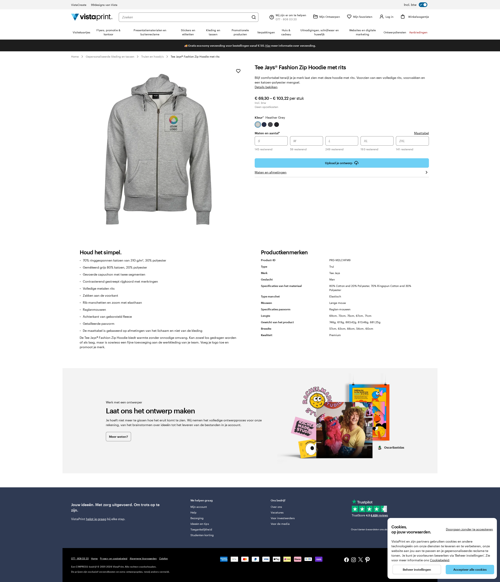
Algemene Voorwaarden (143, 558)
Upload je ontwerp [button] (338, 163)
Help (193, 512)
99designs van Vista (104, 4)
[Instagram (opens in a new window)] (353, 560)
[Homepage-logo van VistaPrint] (91, 17)
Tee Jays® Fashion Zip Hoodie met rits (195, 56)
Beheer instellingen (417, 569)
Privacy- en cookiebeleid (113, 558)
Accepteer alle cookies (470, 569)
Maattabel (421, 133)
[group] (342, 144)
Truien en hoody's (152, 56)
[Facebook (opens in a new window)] (346, 560)
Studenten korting (202, 535)
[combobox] (185, 17)
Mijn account (198, 506)
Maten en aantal (267, 133)
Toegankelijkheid (201, 529)
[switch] (415, 4)
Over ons (276, 506)
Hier (268, 45)
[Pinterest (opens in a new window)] (367, 560)
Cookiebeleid (439, 560)
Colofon (163, 558)
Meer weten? (118, 436)
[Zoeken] (254, 17)
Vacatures (277, 512)
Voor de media (280, 523)
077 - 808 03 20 (80, 558)
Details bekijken (266, 87)
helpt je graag (96, 519)
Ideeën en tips (199, 523)
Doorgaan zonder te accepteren (469, 529)
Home (75, 56)
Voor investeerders (283, 518)
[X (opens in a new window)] (360, 560)
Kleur (270, 117)
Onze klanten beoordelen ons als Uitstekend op (383, 529)
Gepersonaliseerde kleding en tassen (110, 56)
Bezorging (197, 518)
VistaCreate (78, 4)
